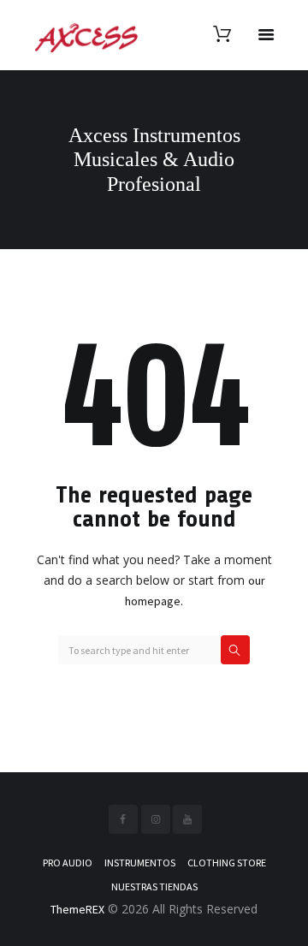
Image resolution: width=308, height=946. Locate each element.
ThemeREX (77, 909)
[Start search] (235, 649)
